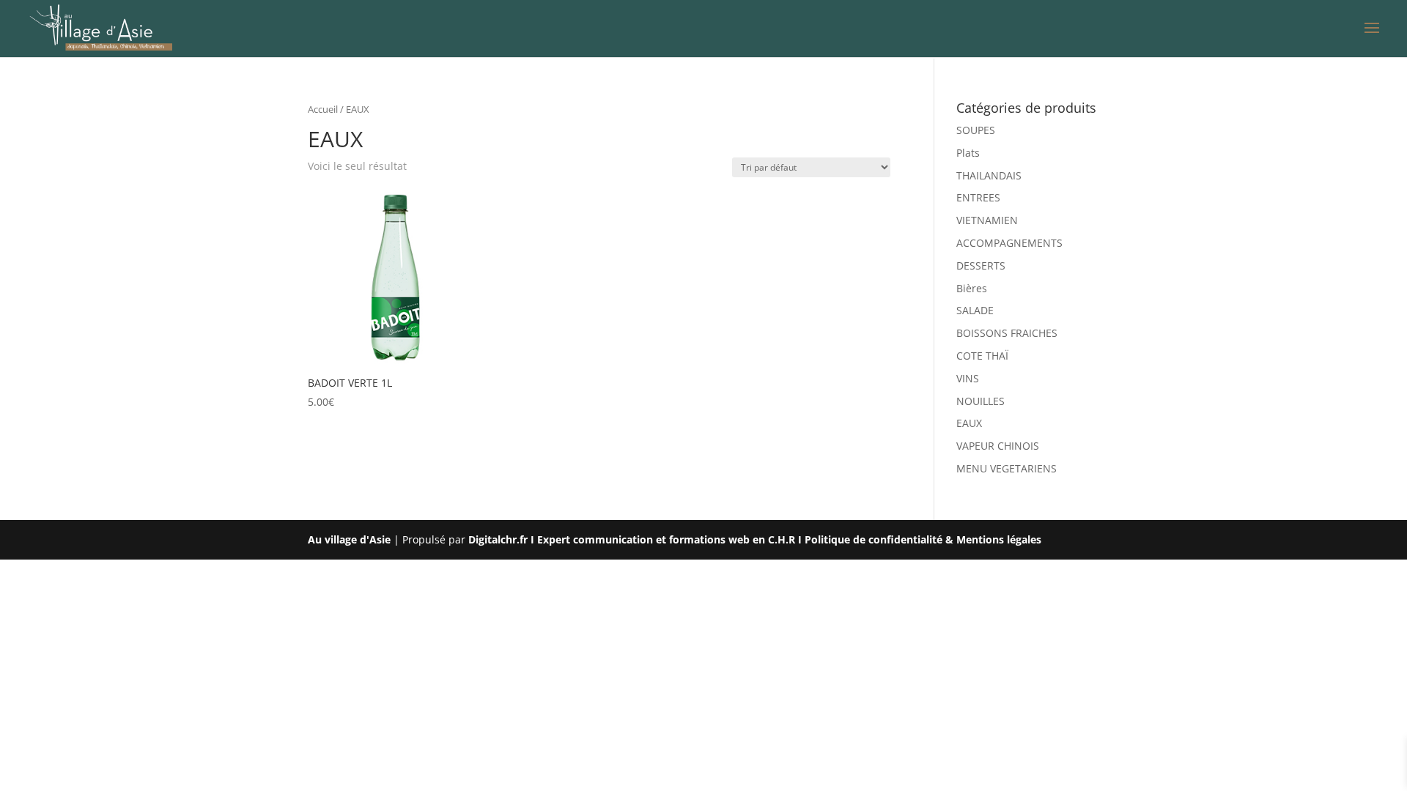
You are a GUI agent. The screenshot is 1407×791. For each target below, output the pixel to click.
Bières (971, 288)
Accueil (323, 109)
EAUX (969, 423)
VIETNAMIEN (987, 220)
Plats (968, 153)
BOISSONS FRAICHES (1006, 333)
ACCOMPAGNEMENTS (1009, 243)
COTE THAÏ (982, 356)
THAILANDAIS (989, 175)
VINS (967, 378)
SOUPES (975, 130)
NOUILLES (980, 401)
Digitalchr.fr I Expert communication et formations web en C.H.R (631, 539)
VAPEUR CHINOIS (997, 446)
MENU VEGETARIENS (1006, 468)
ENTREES (978, 197)
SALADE (975, 310)
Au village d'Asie (349, 539)
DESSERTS (980, 265)
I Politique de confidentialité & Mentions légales (919, 539)
